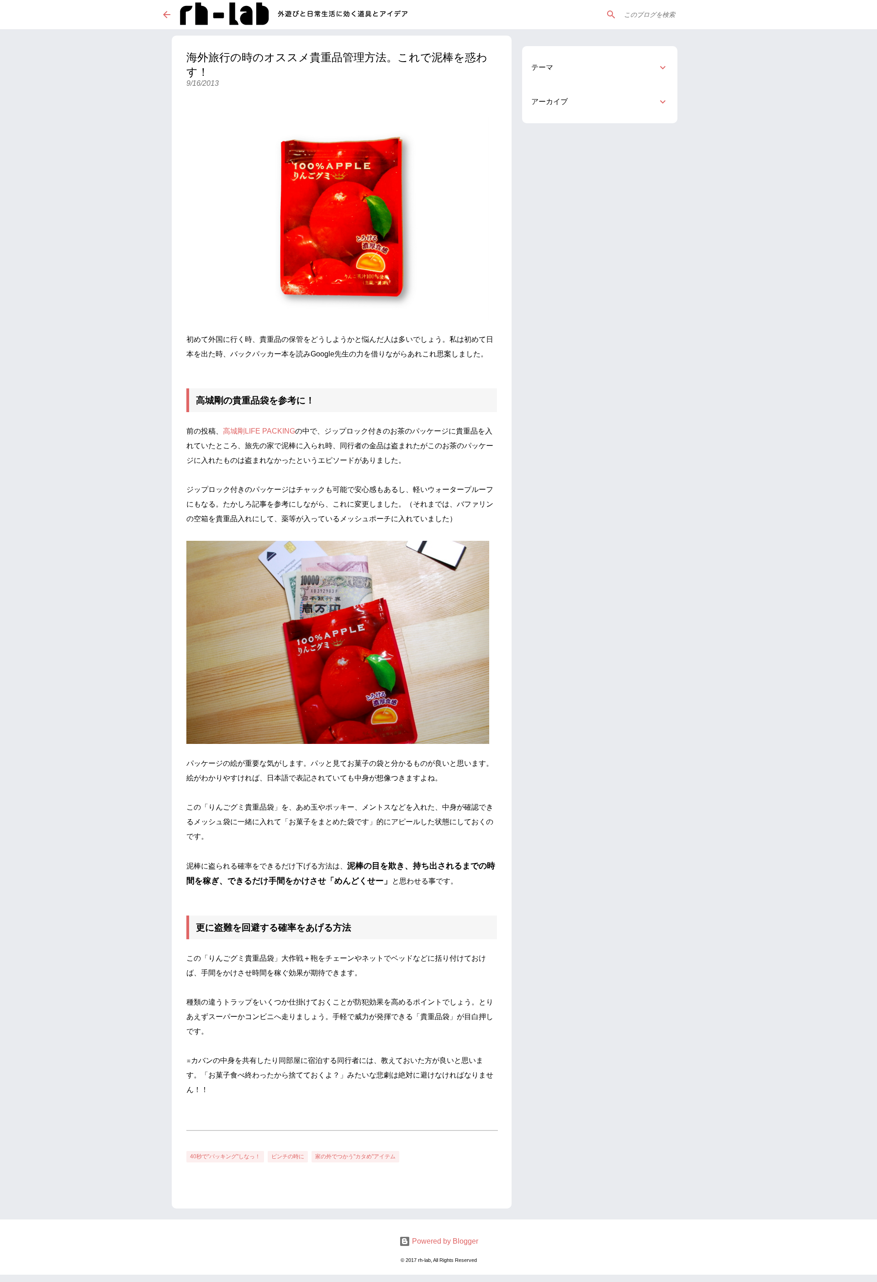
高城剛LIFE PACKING (259, 431)
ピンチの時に (287, 1156)
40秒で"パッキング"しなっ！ (225, 1156)
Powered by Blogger (444, 1241)
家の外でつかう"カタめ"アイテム (355, 1156)
